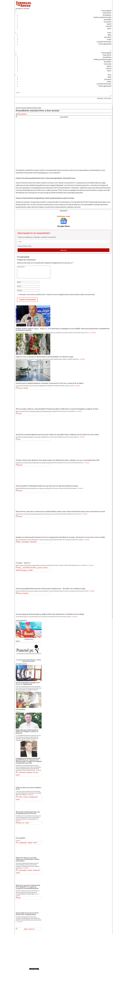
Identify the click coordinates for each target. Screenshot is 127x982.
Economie (107, 22)
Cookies (75, 977)
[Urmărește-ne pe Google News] (63, 223)
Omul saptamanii (104, 44)
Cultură (108, 26)
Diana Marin (22, 114)
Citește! (94, 332)
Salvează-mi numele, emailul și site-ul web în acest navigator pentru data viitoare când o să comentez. (57, 294)
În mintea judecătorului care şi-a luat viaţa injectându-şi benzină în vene (49, 178)
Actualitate (107, 15)
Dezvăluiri (107, 20)
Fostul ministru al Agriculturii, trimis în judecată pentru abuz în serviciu (48, 198)
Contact (53, 977)
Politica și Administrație (102, 17)
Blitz (109, 35)
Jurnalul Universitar (104, 42)
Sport (109, 28)
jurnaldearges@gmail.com (33, 939)
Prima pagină (106, 11)
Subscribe (63, 250)
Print (109, 33)
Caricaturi (107, 37)
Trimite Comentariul (27, 299)
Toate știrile (106, 13)
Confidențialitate (63, 977)
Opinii (109, 24)
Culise (109, 39)
